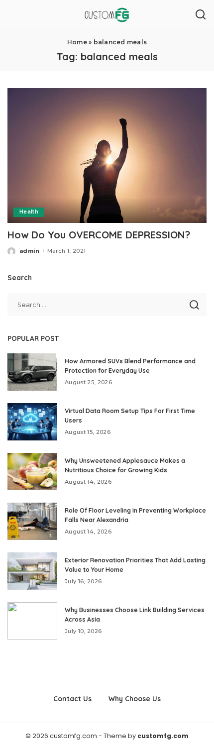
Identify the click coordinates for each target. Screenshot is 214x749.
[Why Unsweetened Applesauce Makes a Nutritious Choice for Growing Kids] (32, 471)
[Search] (201, 15)
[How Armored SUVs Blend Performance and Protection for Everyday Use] (32, 372)
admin (29, 250)
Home (77, 42)
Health (28, 212)
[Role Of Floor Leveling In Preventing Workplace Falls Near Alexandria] (32, 521)
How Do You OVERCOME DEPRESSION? (98, 234)
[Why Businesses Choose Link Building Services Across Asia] (32, 621)
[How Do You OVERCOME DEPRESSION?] (107, 155)
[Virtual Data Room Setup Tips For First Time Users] (32, 421)
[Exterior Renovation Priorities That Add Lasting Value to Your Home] (32, 571)
